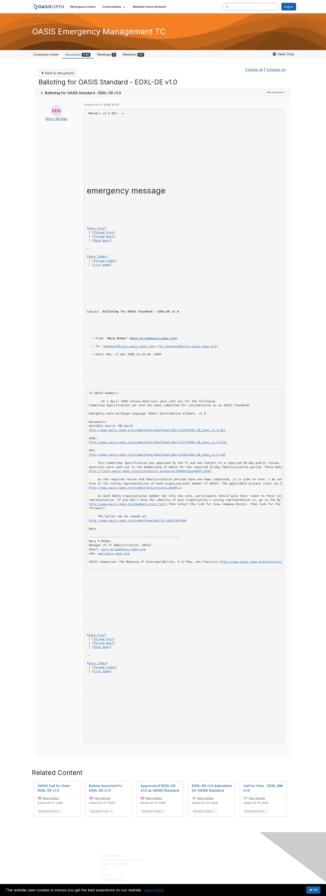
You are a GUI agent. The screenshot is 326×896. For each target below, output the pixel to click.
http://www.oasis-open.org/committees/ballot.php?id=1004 (138, 520)
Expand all (254, 69)
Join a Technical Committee (185, 869)
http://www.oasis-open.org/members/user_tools (128, 504)
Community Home (46, 54)
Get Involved (174, 855)
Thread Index (104, 260)
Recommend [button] (275, 92)
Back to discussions (59, 73)
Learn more (154, 890)
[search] (227, 6)
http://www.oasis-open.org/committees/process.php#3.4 (135, 487)
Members (133, 54)
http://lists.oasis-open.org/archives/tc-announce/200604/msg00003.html (150, 471)
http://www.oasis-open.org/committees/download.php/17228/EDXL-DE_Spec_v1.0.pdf (157, 454)
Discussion (77, 54)
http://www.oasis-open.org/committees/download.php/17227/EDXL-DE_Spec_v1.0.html (158, 442)
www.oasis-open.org (114, 553)
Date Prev (96, 228)
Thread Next (103, 236)
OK (315, 890)
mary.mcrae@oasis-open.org (153, 338)
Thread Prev (103, 232)
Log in (288, 6)
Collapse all (275, 69)
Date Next (102, 240)
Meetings (106, 54)
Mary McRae (56, 119)
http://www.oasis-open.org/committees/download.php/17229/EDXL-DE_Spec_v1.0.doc (157, 430)
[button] (114, 6)
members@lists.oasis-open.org (129, 346)
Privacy (234, 860)
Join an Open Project (180, 862)
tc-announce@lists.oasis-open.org (187, 346)
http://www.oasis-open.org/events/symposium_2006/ (262, 561)
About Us (235, 855)
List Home (102, 264)
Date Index (97, 256)
